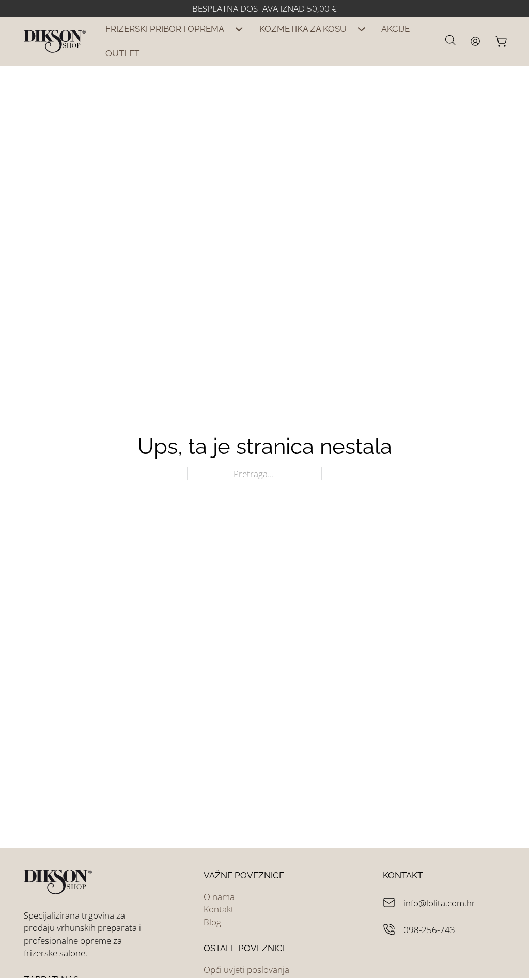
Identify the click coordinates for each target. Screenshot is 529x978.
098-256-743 (429, 929)
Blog (212, 922)
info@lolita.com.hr (439, 902)
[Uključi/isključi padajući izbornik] (239, 29)
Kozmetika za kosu (303, 29)
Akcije (395, 29)
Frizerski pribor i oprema (164, 29)
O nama (219, 896)
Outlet (122, 53)
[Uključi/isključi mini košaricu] (500, 41)
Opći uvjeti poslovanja (246, 969)
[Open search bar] (450, 40)
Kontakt (219, 909)
